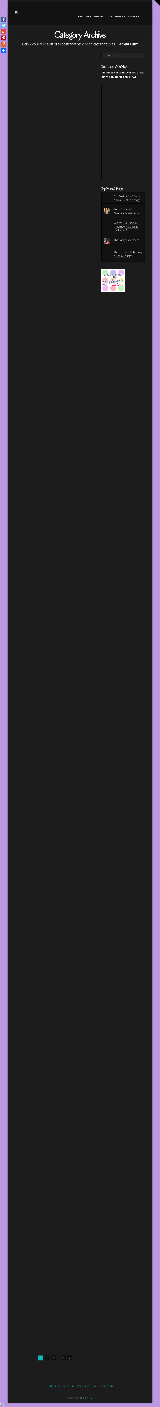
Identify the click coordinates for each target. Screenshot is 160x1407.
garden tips (24, 467)
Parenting (23, 767)
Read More (24, 185)
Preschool (91, 1386)
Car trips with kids (30, 688)
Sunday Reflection (28, 800)
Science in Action (27, 1037)
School (34, 923)
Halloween (25, 125)
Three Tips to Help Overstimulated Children (127, 211)
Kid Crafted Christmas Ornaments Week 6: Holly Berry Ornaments (33, 1254)
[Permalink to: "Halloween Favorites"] (33, 80)
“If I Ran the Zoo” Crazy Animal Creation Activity (127, 198)
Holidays (36, 248)
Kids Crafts (37, 921)
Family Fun (31, 123)
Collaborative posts (28, 918)
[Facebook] (123, 5)
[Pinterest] (143, 5)
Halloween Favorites (31, 113)
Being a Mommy (27, 392)
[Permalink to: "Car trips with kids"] (33, 655)
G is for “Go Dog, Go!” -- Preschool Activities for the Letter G (127, 226)
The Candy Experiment (126, 240)
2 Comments (25, 128)
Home (50, 1386)
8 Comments (25, 1039)
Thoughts (23, 883)
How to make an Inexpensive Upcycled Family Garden (32, 378)
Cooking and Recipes (29, 245)
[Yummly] (4, 44)
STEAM (42, 923)
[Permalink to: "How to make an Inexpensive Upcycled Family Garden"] (33, 341)
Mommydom (106, 1386)
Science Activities (27, 1119)
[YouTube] (135, 5)
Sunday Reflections (28, 876)
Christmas (24, 1147)
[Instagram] (139, 5)
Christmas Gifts (38, 1147)
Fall (22, 123)
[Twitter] (127, 5)
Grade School (25, 985)
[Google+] (131, 5)
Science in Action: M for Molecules (31, 1022)
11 (63, 1358)
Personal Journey (39, 798)
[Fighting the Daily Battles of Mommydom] (16, 14)
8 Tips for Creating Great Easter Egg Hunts (30, 540)
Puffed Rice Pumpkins (33, 235)
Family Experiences (27, 460)
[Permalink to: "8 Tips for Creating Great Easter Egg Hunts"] (33, 503)
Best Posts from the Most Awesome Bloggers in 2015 (31, 901)
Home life (23, 992)
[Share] (4, 50)
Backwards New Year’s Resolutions (33, 783)
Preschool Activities (29, 1006)
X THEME (89, 1398)
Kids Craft (39, 992)
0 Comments (25, 557)
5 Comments (38, 698)
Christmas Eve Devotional (28, 1135)
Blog (58, 1386)
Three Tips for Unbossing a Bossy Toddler (128, 254)
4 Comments (25, 250)
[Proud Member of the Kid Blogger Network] (113, 280)
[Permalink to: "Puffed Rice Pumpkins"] (33, 216)
